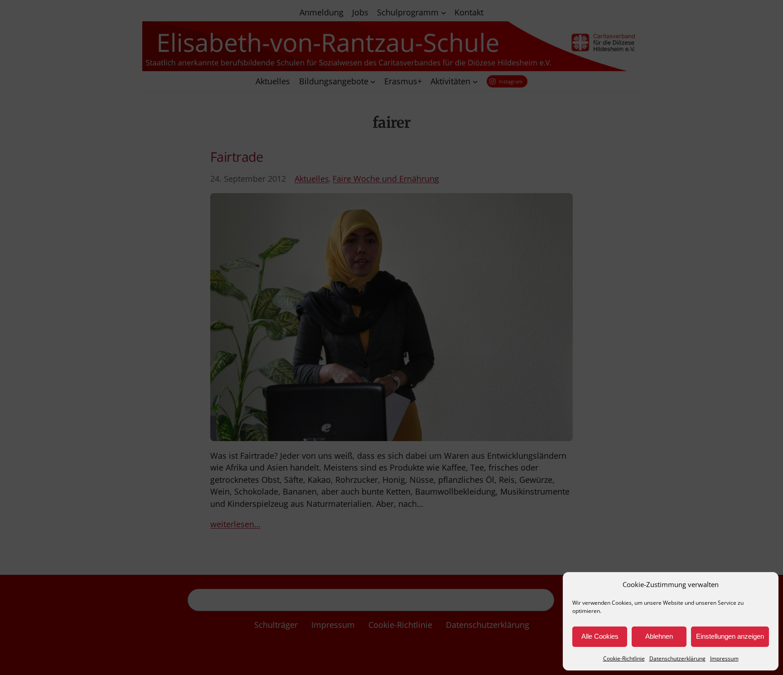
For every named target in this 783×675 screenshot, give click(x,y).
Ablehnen (659, 636)
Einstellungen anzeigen (730, 636)
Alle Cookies (600, 636)
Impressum (724, 658)
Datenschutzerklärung (677, 658)
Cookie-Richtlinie (624, 658)
